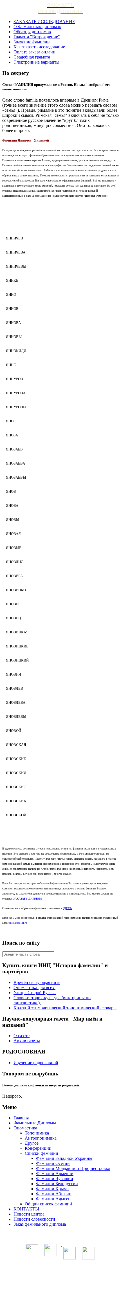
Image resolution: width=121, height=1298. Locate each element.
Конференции (38, 1148)
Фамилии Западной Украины (64, 1158)
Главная (21, 1117)
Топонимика (37, 1133)
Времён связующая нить (37, 982)
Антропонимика (41, 1138)
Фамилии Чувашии (54, 1178)
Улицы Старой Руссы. (35, 992)
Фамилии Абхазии (53, 1193)
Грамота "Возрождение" (37, 36)
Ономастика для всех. (34, 987)
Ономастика (25, 1128)
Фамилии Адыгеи (53, 1198)
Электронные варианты (36, 62)
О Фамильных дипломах (37, 26)
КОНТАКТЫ (26, 1209)
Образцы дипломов (32, 31)
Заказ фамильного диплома (40, 1224)
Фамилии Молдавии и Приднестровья (73, 1168)
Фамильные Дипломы (35, 1122)
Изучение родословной (36, 1062)
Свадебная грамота (32, 57)
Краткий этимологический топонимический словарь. (65, 1007)
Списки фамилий (41, 1153)
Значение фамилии (32, 41)
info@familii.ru (18, 922)
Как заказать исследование (39, 46)
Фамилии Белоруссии (57, 1183)
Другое (32, 1143)
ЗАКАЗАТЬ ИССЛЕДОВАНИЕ (44, 21)
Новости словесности (34, 1219)
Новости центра (29, 1214)
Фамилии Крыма (52, 1188)
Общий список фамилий (48, 1203)
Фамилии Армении (54, 1173)
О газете (22, 1035)
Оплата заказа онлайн (34, 52)
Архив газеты (27, 1040)
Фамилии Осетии (53, 1163)
